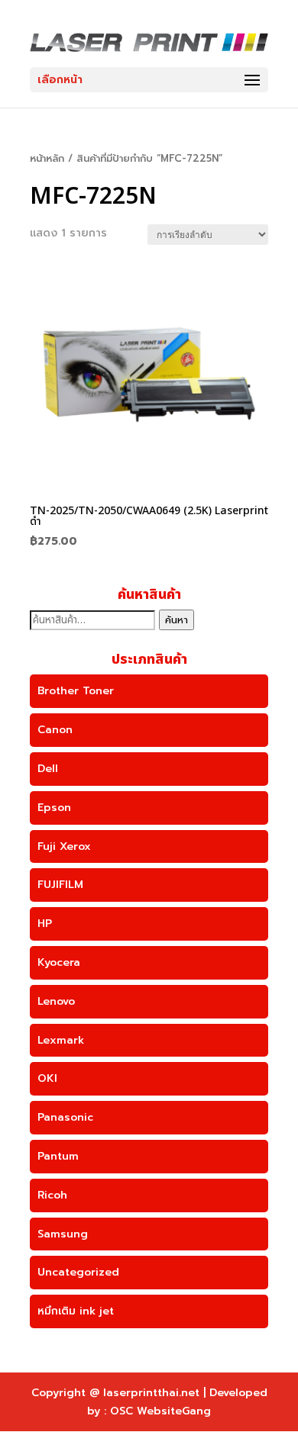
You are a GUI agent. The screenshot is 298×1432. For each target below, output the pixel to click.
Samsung (62, 1234)
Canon (55, 730)
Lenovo (56, 1001)
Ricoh (52, 1195)
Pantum (58, 1156)
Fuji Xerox (64, 846)
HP (44, 924)
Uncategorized (78, 1272)
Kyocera (58, 962)
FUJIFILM (60, 885)
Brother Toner (75, 691)
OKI (47, 1078)
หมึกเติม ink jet (75, 1311)
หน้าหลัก (47, 158)
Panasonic (65, 1117)
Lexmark (60, 1040)
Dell (47, 769)
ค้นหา (176, 620)
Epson (54, 808)
